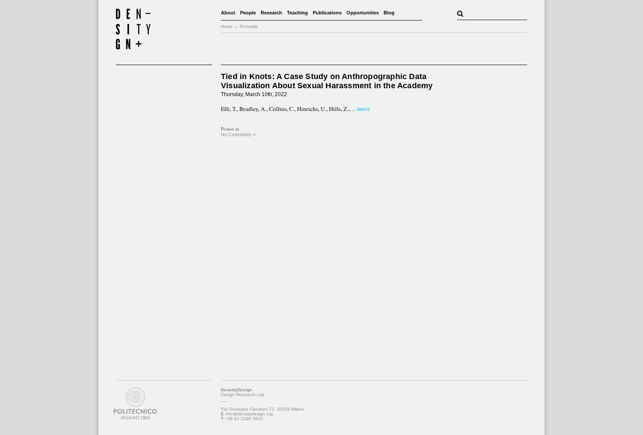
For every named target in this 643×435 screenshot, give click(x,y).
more (363, 108)
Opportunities (362, 12)
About (228, 12)
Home (227, 26)
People (248, 12)
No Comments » (238, 134)
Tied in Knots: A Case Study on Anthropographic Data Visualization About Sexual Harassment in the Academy (327, 81)
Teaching (297, 12)
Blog (389, 12)
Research (271, 12)
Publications (327, 12)
